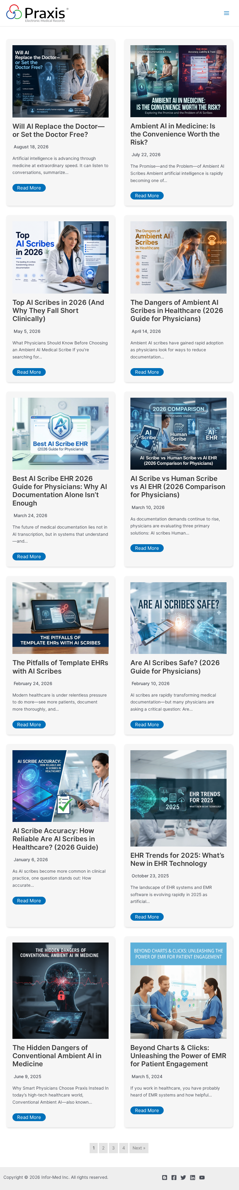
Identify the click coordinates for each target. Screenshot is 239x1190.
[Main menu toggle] (226, 13)
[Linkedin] (192, 1177)
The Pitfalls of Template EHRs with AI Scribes (60, 667)
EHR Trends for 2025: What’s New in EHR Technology (177, 859)
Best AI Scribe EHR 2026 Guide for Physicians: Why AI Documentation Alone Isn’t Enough (59, 490)
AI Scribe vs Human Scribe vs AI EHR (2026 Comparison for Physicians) (177, 486)
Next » (139, 1147)
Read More (29, 188)
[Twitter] (183, 1177)
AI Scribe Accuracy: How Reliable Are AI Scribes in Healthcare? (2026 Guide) (55, 839)
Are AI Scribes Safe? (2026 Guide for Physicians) (175, 667)
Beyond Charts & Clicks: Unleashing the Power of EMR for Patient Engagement (178, 1056)
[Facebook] (174, 1177)
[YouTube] (202, 1177)
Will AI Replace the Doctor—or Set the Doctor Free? (58, 130)
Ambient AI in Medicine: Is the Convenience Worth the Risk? (175, 134)
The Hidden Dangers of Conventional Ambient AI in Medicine (56, 1056)
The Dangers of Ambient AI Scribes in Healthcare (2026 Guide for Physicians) (176, 310)
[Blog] (164, 1177)
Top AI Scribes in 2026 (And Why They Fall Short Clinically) (58, 310)
